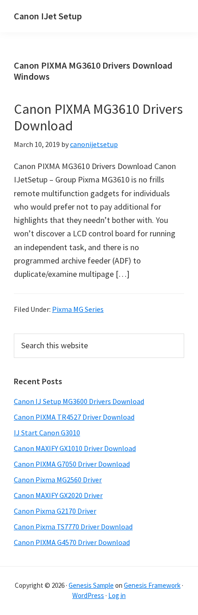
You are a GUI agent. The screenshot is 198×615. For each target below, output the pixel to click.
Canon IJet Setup (48, 16)
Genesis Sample (91, 585)
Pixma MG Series (78, 309)
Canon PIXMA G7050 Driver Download (72, 464)
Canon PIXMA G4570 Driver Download (72, 542)
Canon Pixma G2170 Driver (55, 510)
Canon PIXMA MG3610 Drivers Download (98, 117)
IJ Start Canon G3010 (47, 432)
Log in (117, 595)
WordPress (88, 595)
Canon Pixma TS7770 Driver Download (73, 526)
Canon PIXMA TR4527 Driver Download (74, 417)
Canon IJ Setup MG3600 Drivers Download (79, 401)
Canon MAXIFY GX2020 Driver (58, 495)
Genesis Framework (152, 585)
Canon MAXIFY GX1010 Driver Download (75, 448)
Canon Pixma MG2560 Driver (58, 479)
